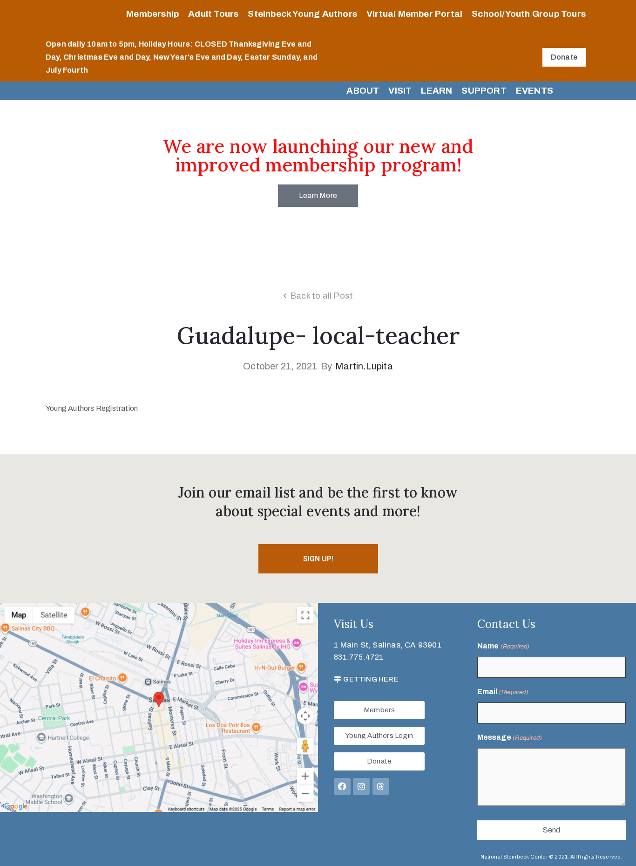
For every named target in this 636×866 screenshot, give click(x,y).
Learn (436, 90)
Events (534, 90)
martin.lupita (364, 366)
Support (483, 90)
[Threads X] (380, 786)
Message (509, 737)
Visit (400, 90)
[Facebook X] (342, 786)
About (362, 90)
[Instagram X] (361, 786)
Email (502, 692)
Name (503, 646)
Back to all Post (321, 295)
